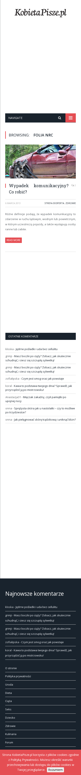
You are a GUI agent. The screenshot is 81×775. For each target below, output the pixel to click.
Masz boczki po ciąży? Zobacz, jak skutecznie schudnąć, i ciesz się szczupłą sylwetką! (38, 358)
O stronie (11, 668)
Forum (9, 742)
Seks (8, 709)
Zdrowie (70, 203)
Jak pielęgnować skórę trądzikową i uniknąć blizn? (45, 419)
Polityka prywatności (18, 676)
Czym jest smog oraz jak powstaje (42, 378)
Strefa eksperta (54, 203)
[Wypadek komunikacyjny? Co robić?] (40, 162)
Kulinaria (10, 734)
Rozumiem (55, 770)
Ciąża (8, 701)
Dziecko (10, 717)
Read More (13, 240)
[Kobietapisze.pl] (40, 12)
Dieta (8, 693)
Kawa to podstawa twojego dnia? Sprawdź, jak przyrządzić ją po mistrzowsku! (38, 388)
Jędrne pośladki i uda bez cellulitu (37, 349)
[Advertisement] (40, 70)
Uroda (9, 684)
